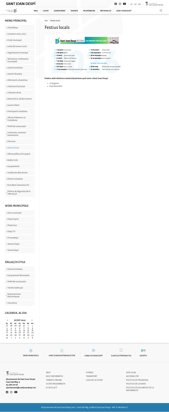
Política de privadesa (137, 380)
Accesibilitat (132, 376)
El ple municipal (14, 40)
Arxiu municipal (14, 213)
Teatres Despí (13, 244)
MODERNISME (89, 11)
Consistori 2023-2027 (16, 34)
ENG (139, 4)
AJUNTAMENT (59, 11)
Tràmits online (54, 380)
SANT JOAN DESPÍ (123, 11)
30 (32, 335)
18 (11, 333)
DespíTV (143, 356)
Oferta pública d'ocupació (18, 154)
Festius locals (13, 148)
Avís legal (131, 372)
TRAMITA (74, 11)
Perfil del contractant (16, 126)
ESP (135, 4)
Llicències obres (14, 93)
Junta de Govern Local (17, 46)
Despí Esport (13, 219)
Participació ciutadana (17, 111)
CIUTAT (46, 11)
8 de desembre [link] (55, 86)
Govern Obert (13, 105)
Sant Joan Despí (21, 4)
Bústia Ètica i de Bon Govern (19, 99)
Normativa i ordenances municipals (17, 60)
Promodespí (12, 238)
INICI (36, 11)
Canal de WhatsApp (93, 356)
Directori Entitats (14, 269)
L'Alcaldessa (12, 28)
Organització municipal (17, 53)
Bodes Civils (12, 160)
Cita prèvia (12, 303)
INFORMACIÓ (105, 11)
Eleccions (11, 141)
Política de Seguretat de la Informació (18, 192)
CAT (131, 4)
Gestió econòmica (15, 68)
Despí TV (11, 231)
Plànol (90, 372)
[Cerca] (161, 10)
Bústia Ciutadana (15, 179)
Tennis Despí (13, 250)
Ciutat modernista (55, 384)
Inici (46, 21)
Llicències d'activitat (16, 86)
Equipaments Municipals (18, 275)
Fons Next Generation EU (18, 185)
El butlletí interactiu (121, 356)
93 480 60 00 (12, 385)
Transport (91, 376)
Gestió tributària (14, 74)
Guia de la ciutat (94, 380)
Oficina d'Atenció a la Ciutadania (16, 118)
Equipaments (13, 166)
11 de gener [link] (54, 83)
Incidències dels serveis (17, 173)
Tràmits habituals (15, 288)
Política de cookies (136, 384)
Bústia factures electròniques (14, 295)
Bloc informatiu (54, 376)
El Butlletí (51, 388)
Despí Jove (12, 225)
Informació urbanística (17, 80)
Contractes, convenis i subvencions (16, 134)
